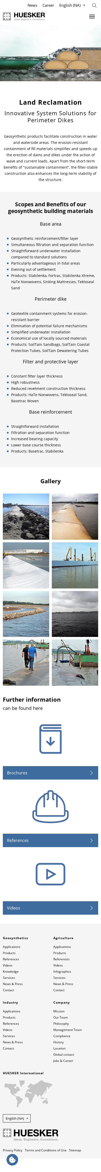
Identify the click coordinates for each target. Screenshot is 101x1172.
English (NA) (70, 5)
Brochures (17, 773)
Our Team (60, 1017)
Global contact (63, 1054)
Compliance (61, 1036)
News (32, 5)
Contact (8, 990)
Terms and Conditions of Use (46, 1150)
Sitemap (75, 1150)
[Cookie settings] (12, 1160)
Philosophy (61, 1023)
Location (59, 1048)
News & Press (13, 984)
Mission (58, 1011)
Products (9, 953)
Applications (11, 947)
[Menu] (92, 16)
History (58, 1042)
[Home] (24, 16)
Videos (13, 908)
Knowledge (11, 971)
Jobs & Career (63, 1061)
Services (9, 978)
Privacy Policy (12, 1150)
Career (48, 5)
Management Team (67, 1030)
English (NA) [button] (15, 1118)
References (18, 840)
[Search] (94, 5)
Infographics (62, 971)
